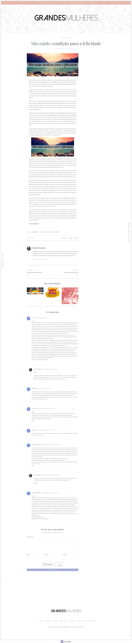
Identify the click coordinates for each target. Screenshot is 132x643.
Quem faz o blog (80, 2)
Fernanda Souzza (37, 444)
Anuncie (54, 2)
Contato (71, 2)
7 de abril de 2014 (71, 48)
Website (65, 554)
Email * (46, 554)
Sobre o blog (62, 2)
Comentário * (30, 537)
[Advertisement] (66, 590)
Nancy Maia (35, 408)
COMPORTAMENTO (66, 37)
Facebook (34, 259)
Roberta (34, 388)
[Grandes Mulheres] (66, 17)
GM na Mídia (91, 2)
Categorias (46, 2)
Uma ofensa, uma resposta (71, 272)
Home (39, 2)
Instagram (45, 259)
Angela (34, 430)
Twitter (40, 259)
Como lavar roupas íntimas (34, 272)
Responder (56, 369)
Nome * (28, 554)
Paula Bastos (39, 247)
